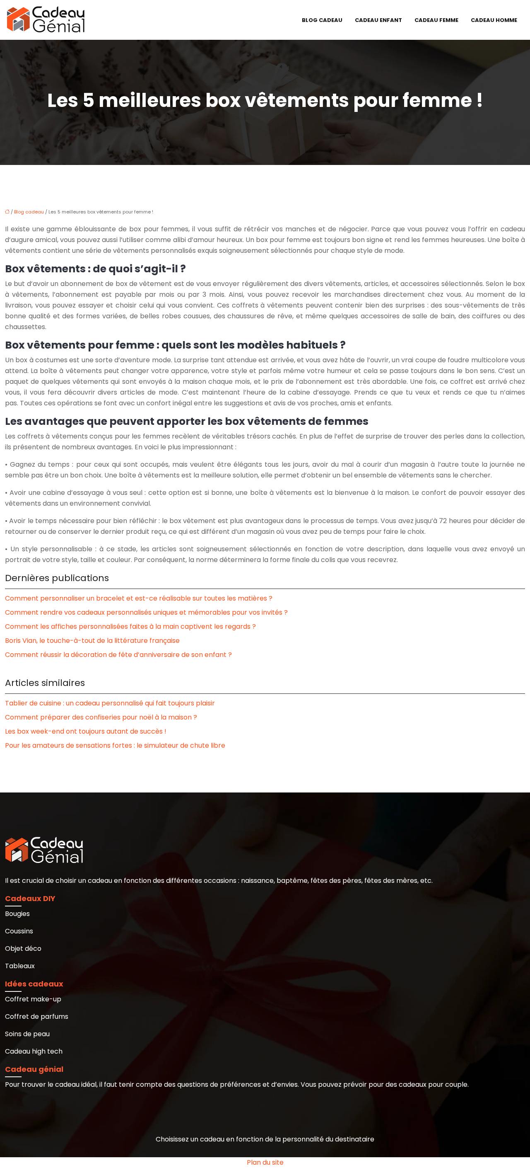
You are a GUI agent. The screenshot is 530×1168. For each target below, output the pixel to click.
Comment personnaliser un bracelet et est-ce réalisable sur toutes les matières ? (138, 598)
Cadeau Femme (436, 20)
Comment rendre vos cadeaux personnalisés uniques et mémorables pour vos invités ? (146, 612)
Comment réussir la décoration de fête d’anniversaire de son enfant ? (118, 654)
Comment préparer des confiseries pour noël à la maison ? (101, 717)
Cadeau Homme (494, 20)
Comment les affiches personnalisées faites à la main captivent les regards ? (130, 626)
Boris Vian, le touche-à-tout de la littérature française (92, 640)
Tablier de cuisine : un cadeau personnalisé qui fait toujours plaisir (110, 703)
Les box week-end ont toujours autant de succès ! (85, 731)
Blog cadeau (322, 20)
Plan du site (265, 1162)
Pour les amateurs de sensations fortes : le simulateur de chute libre (115, 745)
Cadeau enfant (378, 20)
